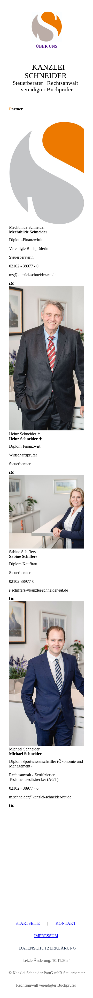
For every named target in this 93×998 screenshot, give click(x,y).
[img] (46, 27)
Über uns (46, 46)
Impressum (46, 936)
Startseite (28, 923)
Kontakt (66, 923)
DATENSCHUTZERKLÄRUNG (47, 948)
